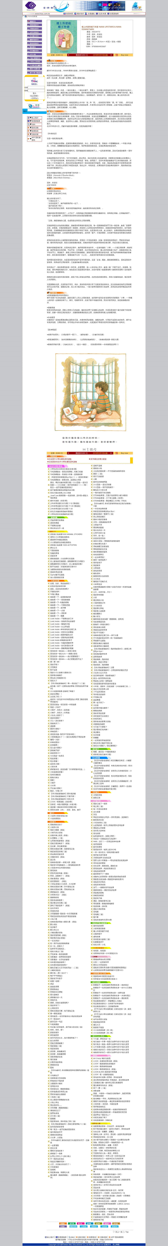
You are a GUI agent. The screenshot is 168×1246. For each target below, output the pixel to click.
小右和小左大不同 (100, 673)
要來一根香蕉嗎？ (100, 560)
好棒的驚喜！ (55, 742)
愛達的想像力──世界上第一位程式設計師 (109, 1156)
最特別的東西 (98, 926)
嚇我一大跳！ (55, 739)
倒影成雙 (96, 1091)
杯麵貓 (96, 738)
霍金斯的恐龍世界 (57, 854)
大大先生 (96, 579)
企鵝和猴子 (97, 934)
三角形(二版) (55, 1097)
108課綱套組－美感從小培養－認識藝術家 (66, 474)
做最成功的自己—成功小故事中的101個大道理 (111, 1052)
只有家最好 (54, 1167)
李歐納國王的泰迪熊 (101, 546)
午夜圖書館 (54, 1024)
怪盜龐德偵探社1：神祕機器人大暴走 (107, 1001)
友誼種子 (53, 927)
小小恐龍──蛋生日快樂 (102, 484)
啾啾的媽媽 (97, 711)
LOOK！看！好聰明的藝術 (103, 1074)
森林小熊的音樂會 (100, 519)
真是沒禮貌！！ (56, 694)
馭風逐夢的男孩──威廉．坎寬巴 (105, 1145)
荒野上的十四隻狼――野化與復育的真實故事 (110, 860)
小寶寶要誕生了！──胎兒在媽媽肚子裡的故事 (67, 737)
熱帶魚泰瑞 (54, 1113)
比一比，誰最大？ (57, 946)
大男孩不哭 (97, 525)
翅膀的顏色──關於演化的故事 (104, 890)
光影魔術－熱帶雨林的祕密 (60, 957)
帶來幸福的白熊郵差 (58, 1094)
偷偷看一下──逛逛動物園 (60, 600)
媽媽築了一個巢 (56, 1153)
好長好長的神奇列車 (58, 586)
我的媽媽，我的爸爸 (101, 659)
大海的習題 (97, 795)
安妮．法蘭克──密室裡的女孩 (104, 1148)
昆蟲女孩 (96, 1187)
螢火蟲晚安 (54, 995)
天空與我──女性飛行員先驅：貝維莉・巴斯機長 (111, 1196)
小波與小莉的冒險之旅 (59, 816)
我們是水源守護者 (100, 855)
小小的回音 (97, 605)
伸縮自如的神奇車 (100, 630)
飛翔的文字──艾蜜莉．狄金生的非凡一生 (109, 1193)
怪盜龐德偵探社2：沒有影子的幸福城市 (108, 1003)
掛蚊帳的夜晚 (98, 893)
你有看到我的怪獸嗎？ (59, 965)
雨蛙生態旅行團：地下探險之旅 (62, 1011)
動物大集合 (54, 777)
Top (127, 1232)
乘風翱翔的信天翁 (100, 549)
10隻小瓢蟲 (54, 594)
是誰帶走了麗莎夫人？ (102, 1115)
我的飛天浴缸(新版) (57, 938)
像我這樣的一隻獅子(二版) (103, 514)
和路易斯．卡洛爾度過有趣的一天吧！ (108, 1174)
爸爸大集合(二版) (57, 951)
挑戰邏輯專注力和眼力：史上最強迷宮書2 (66, 564)
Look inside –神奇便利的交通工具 (63, 629)
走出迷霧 (96, 812)
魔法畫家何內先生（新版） (103, 1085)
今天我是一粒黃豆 (57, 756)
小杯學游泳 (97, 584)
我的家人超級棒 (99, 611)
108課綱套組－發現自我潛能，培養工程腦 (66, 472)
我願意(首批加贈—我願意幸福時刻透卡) (108, 879)
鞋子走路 (53, 670)
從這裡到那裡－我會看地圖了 (104, 675)
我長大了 (53, 681)
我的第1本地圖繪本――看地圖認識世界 (65, 865)
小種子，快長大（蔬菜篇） (60, 710)
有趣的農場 (54, 553)
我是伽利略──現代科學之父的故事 (106, 1177)
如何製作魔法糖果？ (101, 708)
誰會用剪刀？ (55, 753)
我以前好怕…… (56, 1105)
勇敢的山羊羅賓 (99, 828)
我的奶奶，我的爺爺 (101, 665)
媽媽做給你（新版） (58, 892)
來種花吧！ (54, 731)
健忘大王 (96, 1025)
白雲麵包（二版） (57, 838)
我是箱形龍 (54, 1049)
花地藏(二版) (98, 914)
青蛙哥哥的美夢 (99, 713)
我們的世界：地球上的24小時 (104, 849)
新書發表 (35, 131)
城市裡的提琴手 (56, 1132)
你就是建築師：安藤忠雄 (102, 1120)
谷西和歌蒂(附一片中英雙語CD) (105, 953)
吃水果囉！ (54, 761)
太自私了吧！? (55, 697)
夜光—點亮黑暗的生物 (102, 678)
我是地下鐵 (97, 898)
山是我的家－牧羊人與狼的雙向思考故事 (108, 825)
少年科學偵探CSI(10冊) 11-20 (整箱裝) (65, 506)
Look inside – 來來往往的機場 (61, 632)
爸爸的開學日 (98, 554)
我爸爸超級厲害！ (57, 900)
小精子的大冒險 (56, 833)
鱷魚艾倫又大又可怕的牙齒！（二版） (65, 968)
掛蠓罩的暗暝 (98, 895)
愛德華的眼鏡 (98, 527)
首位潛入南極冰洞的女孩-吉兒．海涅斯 (108, 1190)
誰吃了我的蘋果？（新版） (60, 905)
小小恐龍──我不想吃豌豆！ (104, 487)
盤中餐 (96, 917)
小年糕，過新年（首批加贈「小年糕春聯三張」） (112, 686)
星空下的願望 (98, 476)
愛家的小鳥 (97, 468)
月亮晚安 (53, 667)
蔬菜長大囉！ (55, 764)
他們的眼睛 (97, 844)
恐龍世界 (53, 556)
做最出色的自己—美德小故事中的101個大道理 (111, 1050)
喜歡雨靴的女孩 (56, 1057)
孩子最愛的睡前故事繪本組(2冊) (62, 490)
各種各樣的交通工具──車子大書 (105, 635)
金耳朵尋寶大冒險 (100, 1019)
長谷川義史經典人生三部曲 (60, 493)
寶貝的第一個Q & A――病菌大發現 (63, 654)
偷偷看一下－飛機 (57, 616)
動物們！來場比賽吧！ (102, 624)
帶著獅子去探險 (99, 641)
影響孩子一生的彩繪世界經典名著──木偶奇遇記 (111, 995)
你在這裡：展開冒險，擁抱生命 (105, 866)
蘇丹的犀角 (97, 847)
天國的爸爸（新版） (58, 857)
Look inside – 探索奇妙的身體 (61, 637)
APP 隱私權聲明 (117, 1237)
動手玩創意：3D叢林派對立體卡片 (63, 567)
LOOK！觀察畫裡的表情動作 (104, 1064)
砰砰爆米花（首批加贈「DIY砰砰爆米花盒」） (68, 769)
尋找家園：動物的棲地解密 (103, 903)
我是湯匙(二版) (56, 1046)
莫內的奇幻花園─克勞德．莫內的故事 (107, 1077)
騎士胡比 (53, 924)
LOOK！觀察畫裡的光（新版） (105, 1069)
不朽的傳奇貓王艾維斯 (102, 1198)
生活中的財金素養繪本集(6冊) (104, 789)
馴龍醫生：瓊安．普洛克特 (103, 1214)
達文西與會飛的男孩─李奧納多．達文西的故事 (111, 1080)
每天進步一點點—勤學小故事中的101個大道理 (111, 1044)
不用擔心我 (97, 697)
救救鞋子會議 (98, 1027)
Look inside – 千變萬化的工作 (61, 618)
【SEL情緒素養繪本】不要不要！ (63, 796)
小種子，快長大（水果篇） (60, 712)
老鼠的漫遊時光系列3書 (102, 920)
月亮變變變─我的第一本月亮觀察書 (63, 914)
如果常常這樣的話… (58, 949)
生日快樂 (96, 735)
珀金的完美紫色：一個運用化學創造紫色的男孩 (111, 1212)
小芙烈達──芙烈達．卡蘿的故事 (105, 1104)
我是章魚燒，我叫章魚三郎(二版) (63, 1121)
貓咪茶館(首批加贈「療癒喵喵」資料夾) (108, 619)
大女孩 (96, 705)
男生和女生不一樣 (57, 528)
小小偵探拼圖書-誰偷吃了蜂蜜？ (62, 691)
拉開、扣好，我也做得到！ (60, 583)
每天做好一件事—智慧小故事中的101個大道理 (111, 1041)
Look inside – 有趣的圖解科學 (61, 643)
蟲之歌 (52, 860)
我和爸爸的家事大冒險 (102, 721)
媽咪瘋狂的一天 (56, 997)
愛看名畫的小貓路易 (101, 643)
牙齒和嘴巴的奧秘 (57, 520)
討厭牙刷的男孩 (56, 1062)
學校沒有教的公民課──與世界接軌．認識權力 (111, 817)
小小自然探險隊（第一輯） (103, 1030)
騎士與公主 (54, 930)
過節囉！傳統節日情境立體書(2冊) (63, 807)
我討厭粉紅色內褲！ (101, 729)
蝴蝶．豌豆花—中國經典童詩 (104, 752)
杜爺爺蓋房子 (98, 942)
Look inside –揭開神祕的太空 (61, 635)
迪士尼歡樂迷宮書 (57, 577)
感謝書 (52, 726)
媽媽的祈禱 (54, 1065)
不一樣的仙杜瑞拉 (57, 1159)
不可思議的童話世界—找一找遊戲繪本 (108, 638)
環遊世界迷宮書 (56, 572)
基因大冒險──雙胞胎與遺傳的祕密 (106, 541)
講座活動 (35, 128)
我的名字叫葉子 (56, 978)
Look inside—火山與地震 (60, 627)
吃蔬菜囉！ (54, 758)
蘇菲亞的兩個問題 (100, 482)
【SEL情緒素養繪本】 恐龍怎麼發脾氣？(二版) (68, 1124)
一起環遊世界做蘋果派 (102, 740)
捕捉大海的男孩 (99, 909)
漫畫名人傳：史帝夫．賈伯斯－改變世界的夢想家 (112, 1134)
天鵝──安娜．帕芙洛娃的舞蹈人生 (106, 1150)
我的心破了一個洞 (100, 804)
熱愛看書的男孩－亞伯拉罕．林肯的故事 (108, 1126)
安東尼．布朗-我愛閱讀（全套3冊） (64, 804)
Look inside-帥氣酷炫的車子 (61, 640)
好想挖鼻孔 (97, 719)
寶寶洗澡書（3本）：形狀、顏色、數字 (65, 810)
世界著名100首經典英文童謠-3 (105, 979)
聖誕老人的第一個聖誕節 (102, 681)
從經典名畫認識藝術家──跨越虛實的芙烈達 (110, 1112)
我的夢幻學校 (98, 608)
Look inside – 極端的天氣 (60, 624)
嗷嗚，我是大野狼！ (101, 662)
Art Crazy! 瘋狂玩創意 (102, 1058)
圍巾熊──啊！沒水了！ (59, 973)
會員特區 (69, 14)
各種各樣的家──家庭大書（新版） (63, 862)
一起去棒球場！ (99, 557)
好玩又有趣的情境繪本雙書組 (61, 511)
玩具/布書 (102, 14)
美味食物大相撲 (99, 627)
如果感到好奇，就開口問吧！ (104, 836)
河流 (95, 814)
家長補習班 (54, 1035)
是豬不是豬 (97, 466)
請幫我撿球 (97, 657)
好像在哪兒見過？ (100, 544)
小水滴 (52, 785)
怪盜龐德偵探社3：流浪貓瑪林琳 (106, 1006)
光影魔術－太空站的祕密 (59, 959)
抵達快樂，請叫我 (100, 906)
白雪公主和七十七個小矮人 (60, 1156)
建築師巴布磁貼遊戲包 (59, 540)
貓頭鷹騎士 (97, 614)
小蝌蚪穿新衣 (55, 970)
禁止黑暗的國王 (99, 517)
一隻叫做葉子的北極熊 (102, 493)
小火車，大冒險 (56, 1137)
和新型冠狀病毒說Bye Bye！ (104, 511)
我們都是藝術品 (99, 1107)
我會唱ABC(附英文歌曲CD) (103, 976)
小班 (95, 597)
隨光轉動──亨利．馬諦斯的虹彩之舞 (107, 1098)
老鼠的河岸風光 (99, 882)
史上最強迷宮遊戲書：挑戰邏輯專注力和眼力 (67, 561)
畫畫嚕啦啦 (54, 897)
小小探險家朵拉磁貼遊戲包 (60, 542)
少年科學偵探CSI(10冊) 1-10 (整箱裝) (64, 503)
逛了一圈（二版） (100, 1088)
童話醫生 (96, 732)
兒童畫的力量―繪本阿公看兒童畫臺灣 (108, 1083)
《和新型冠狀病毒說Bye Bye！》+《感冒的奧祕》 (69, 477)
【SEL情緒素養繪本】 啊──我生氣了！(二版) (67, 683)
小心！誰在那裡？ (57, 721)
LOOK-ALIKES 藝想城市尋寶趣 (105, 1072)
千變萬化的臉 (55, 525)
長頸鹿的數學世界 (100, 654)
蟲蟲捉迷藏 (54, 986)
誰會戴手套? (55, 750)
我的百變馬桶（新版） (59, 935)
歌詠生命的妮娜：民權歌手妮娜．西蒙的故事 (110, 1209)
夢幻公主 (53, 548)
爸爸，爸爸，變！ (57, 1030)
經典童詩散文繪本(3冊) (102, 754)
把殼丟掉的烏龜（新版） (59, 873)
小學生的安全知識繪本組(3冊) (61, 514)
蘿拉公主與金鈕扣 (100, 965)
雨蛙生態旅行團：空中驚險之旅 (62, 887)
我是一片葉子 (55, 707)
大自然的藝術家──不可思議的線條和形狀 (109, 471)
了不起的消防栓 (99, 692)
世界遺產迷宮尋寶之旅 (59, 1091)
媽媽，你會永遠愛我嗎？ (59, 1003)
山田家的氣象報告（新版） (60, 841)
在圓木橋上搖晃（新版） (59, 835)
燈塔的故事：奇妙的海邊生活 (104, 868)
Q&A (33, 124)
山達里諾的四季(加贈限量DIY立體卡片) (108, 970)
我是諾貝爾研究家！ (58, 1161)
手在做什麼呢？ (56, 788)
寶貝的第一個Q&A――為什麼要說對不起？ (66, 659)
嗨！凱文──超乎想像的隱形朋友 (62, 1129)
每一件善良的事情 (100, 809)
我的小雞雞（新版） (58, 830)
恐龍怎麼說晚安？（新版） (60, 843)
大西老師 (96, 568)
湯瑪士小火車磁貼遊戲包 (59, 537)
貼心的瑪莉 (54, 1040)
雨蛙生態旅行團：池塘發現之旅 (62, 849)
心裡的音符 (54, 1008)
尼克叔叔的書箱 (99, 863)
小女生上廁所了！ (57, 715)
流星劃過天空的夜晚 (58, 1078)
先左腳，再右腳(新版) (58, 846)
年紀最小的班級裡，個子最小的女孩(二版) (66, 1027)
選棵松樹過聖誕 (56, 1135)
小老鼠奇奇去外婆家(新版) (60, 868)
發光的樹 (96, 833)
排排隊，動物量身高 (58, 1051)
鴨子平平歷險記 (56, 976)
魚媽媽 (52, 1170)
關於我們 (80, 14)
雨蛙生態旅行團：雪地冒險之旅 (62, 889)
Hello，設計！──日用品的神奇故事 (106, 841)
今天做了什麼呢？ (100, 727)
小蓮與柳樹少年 (99, 603)
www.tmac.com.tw (42, 14)
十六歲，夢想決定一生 (102, 1039)
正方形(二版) (55, 1116)
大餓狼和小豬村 (56, 1083)
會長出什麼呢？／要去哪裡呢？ (105, 746)
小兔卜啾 (53, 919)
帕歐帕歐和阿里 (99, 1022)
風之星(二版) (98, 806)
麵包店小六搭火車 (100, 490)
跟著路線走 (54, 989)
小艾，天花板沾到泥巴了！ (60, 1164)
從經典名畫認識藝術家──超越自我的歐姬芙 (110, 1109)
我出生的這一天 (99, 530)
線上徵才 (35, 118)
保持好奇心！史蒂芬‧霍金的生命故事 (107, 1185)
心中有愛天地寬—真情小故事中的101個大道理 (111, 1047)
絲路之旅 (96, 798)
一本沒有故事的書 (100, 509)
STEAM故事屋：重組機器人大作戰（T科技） (110, 501)
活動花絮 (35, 134)
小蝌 (95, 479)
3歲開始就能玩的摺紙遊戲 (60, 569)
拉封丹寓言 (54, 908)
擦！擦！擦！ (55, 662)
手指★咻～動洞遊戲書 (59, 954)
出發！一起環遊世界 (101, 962)
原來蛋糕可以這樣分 (101, 716)
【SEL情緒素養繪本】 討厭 (103, 667)
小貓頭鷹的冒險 (56, 932)
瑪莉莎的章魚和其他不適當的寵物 (63, 916)
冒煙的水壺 (54, 1086)
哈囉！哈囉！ (55, 981)
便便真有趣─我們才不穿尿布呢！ (63, 734)
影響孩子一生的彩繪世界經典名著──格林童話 (111, 985)
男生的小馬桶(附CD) (58, 678)
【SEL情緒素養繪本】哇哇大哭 (62, 799)
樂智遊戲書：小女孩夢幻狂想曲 (62, 558)
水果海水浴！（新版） (59, 895)
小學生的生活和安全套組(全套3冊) (63, 469)
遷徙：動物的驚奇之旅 (102, 901)
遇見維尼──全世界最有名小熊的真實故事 (66, 1016)
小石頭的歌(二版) (100, 822)
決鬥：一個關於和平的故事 (103, 887)
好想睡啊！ (54, 745)
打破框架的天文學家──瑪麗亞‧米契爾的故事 (110, 1217)
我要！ (52, 780)
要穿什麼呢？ (55, 729)
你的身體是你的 (99, 622)
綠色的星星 (97, 571)
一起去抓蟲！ (55, 941)
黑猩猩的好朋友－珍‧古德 (103, 1137)
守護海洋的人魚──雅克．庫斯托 (105, 1153)
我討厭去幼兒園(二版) (58, 903)
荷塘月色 (53, 1000)
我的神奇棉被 (98, 595)
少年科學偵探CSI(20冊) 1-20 (61, 509)
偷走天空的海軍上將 (101, 689)
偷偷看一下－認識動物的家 (60, 597)
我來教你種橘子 (56, 675)
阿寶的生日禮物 (56, 992)
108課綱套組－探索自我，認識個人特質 (65, 480)
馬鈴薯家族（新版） (58, 878)
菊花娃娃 (53, 870)
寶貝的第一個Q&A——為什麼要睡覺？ (65, 656)
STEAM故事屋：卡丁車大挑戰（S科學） (108, 498)
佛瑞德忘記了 (55, 1110)
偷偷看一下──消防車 (58, 613)
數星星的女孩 (98, 820)
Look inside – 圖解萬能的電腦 (61, 648)
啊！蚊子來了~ (99, 702)
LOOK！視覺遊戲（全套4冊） (61, 802)
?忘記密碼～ (34, 96)
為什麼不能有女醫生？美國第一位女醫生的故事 (111, 1140)
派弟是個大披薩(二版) (101, 939)
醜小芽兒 (96, 616)
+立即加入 (35, 98)
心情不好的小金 (99, 533)
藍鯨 (52, 1067)
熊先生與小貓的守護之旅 (102, 743)
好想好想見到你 (99, 538)
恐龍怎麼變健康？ (57, 1043)
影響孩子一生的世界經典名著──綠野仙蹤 (109, 993)
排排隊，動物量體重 (58, 1054)
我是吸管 (96, 565)
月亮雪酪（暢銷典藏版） (59, 1108)
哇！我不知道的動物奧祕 (59, 943)
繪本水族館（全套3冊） (59, 501)
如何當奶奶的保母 (57, 1127)
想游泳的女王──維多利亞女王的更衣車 (108, 1159)
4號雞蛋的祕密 (99, 724)
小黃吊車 (53, 766)
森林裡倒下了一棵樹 (101, 874)
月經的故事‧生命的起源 (102, 858)
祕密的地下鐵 (98, 1220)
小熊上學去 (54, 1102)
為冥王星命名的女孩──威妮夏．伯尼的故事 (110, 1201)
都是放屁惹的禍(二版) (58, 851)
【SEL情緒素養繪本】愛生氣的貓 (63, 793)
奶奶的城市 (54, 1032)
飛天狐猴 (53, 1059)
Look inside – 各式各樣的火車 (61, 645)
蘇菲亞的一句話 (56, 1022)
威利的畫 (96, 936)
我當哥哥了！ (55, 1005)
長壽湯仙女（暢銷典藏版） (60, 1089)
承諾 (52, 984)
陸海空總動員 (55, 775)
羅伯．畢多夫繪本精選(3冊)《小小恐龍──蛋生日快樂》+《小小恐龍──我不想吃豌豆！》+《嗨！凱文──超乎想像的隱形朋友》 (69, 484)
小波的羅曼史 (55, 818)
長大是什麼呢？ (56, 748)
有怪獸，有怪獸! (99, 951)
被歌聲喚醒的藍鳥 (100, 552)
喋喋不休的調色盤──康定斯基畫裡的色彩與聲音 (111, 1101)
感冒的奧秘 (54, 523)
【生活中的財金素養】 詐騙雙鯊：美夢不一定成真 (112, 786)
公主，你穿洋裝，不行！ (102, 592)
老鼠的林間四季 (99, 871)
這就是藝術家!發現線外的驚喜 (104, 684)
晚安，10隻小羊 (56, 791)
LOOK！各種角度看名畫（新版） (106, 1061)
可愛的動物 (54, 550)
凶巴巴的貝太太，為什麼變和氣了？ (64, 1038)
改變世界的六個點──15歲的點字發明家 (108, 1161)
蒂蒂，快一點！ (99, 536)
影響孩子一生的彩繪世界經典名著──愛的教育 (111, 998)
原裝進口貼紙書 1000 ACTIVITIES (63, 545)
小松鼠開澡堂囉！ (57, 772)
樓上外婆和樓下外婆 (101, 931)
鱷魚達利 (96, 573)
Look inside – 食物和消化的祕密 (62, 621)
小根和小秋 (54, 827)
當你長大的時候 (99, 831)
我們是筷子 (97, 563)
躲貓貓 (52, 1118)
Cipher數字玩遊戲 (57, 575)
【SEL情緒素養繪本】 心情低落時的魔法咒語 (110, 670)
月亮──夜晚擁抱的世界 (102, 522)
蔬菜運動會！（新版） (59, 881)
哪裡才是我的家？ (57, 1151)
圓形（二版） (98, 474)
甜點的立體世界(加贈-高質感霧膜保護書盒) (109, 967)
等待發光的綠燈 (99, 694)
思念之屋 (53, 1148)
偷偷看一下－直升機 (58, 608)
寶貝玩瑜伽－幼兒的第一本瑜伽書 (63, 704)
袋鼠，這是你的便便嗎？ (59, 589)
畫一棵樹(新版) (56, 1013)
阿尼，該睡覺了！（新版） (60, 876)
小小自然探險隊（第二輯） (103, 1033)
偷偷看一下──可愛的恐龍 (60, 605)
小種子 (52, 783)
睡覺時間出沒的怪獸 (101, 576)
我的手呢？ (54, 664)
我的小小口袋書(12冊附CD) (60, 672)
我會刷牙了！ (55, 723)
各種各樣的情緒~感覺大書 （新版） (64, 922)
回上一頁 (118, 1232)
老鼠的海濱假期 (99, 885)
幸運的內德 (54, 911)
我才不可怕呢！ (99, 632)
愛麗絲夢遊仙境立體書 (102, 959)
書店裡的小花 (98, 600)
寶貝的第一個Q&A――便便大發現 (63, 651)
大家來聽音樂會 (99, 928)
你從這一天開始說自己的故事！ (105, 839)
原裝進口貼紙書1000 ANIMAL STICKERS (66, 534)
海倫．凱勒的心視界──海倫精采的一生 (108, 1142)
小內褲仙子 (54, 1075)
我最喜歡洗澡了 (56, 824)
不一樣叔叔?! (55, 1019)
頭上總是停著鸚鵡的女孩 (59, 1100)
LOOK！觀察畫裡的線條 (102, 1066)
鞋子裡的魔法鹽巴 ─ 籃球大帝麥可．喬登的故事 (111, 1129)
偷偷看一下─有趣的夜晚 (59, 602)
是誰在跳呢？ (55, 718)
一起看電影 (54, 1145)
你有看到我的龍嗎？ (58, 962)
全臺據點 (91, 14)
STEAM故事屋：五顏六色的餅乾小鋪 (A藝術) (110, 495)
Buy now (124, 55)
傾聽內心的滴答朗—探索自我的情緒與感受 (109, 876)
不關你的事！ (55, 591)
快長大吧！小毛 (99, 945)
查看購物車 (114, 14)
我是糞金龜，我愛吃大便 (59, 1172)
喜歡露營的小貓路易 (101, 646)
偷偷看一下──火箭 (57, 610)
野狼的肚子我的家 (57, 1081)
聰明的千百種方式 (100, 581)
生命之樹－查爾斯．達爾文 (103, 1132)
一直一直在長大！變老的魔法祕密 (106, 852)
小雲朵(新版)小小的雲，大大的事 (63, 884)
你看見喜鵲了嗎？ (100, 1117)
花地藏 (96, 912)
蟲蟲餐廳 (96, 700)
